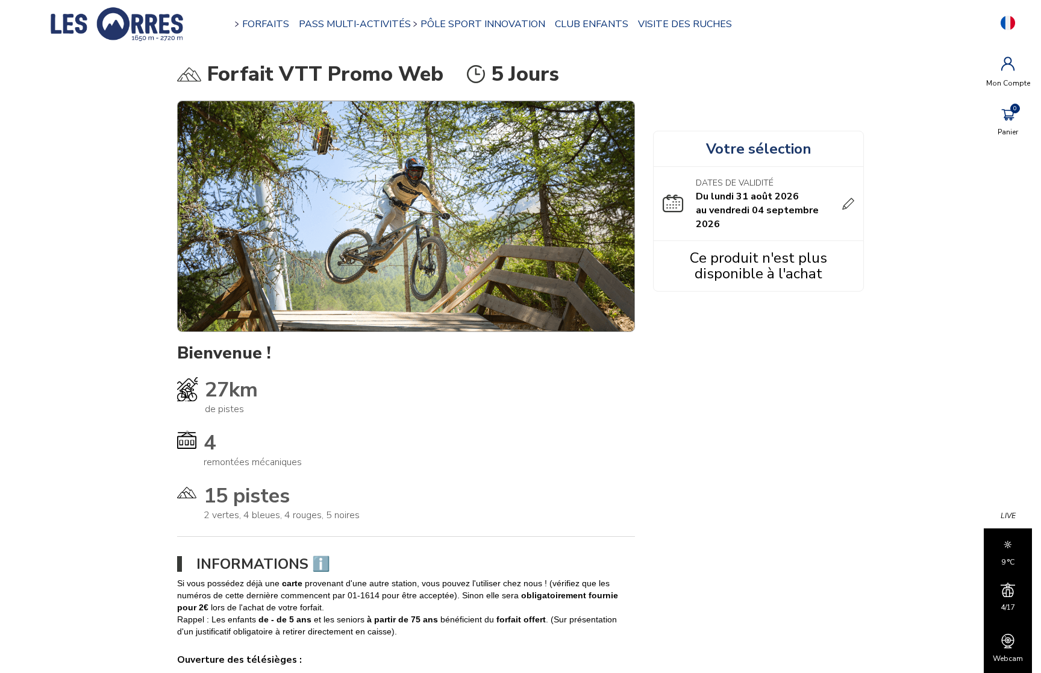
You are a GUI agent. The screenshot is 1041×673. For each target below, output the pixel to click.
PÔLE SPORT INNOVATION (482, 24)
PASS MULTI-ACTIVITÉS (355, 24)
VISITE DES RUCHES (685, 24)
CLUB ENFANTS (591, 24)
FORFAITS (265, 24)
